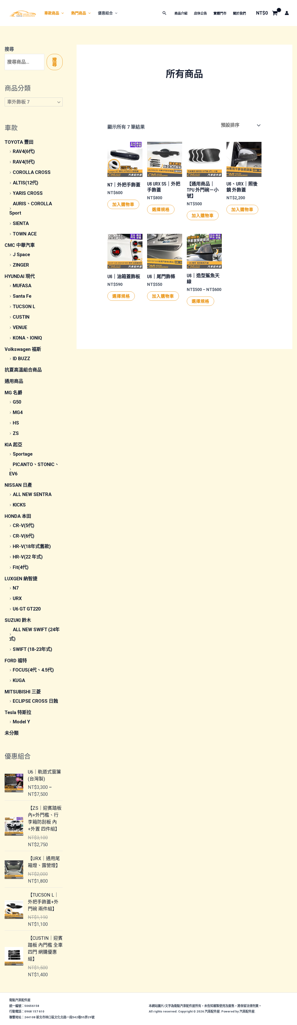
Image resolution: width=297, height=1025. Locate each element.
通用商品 (14, 381)
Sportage (22, 454)
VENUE (20, 327)
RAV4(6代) (24, 151)
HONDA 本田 (18, 516)
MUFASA (22, 285)
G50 (17, 402)
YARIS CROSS (28, 193)
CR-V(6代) (23, 536)
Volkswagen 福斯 (23, 349)
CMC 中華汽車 (20, 245)
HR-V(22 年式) (28, 557)
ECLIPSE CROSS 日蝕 (35, 701)
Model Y (21, 722)
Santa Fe (22, 296)
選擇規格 (161, 209)
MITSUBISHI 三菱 (23, 692)
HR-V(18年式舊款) (32, 546)
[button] (61, 13)
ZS (16, 433)
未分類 (12, 733)
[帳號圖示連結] (287, 13)
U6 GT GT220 (27, 609)
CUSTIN (21, 317)
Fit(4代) (21, 567)
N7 (16, 588)
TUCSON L (24, 306)
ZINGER (21, 265)
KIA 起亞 (13, 444)
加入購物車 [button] (123, 204)
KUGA (19, 680)
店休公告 (200, 13)
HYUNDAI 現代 (20, 276)
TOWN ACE (25, 234)
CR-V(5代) (23, 525)
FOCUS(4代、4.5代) (33, 670)
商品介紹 (180, 13)
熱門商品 (78, 13)
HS (16, 423)
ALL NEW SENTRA (32, 494)
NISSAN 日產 (18, 485)
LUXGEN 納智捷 (21, 578)
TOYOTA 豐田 (19, 142)
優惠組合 (105, 13)
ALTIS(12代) (25, 183)
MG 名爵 (13, 392)
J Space (21, 254)
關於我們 (239, 13)
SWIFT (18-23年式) (32, 649)
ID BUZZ (21, 358)
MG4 (18, 412)
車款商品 (51, 13)
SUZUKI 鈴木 (18, 620)
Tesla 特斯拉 (18, 712)
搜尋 (9, 49)
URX (17, 598)
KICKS (19, 505)
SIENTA (21, 223)
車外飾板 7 (18, 102)
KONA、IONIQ (27, 338)
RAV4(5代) (24, 162)
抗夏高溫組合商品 (23, 370)
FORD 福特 (16, 660)
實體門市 (219, 13)
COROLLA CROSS (32, 172)
